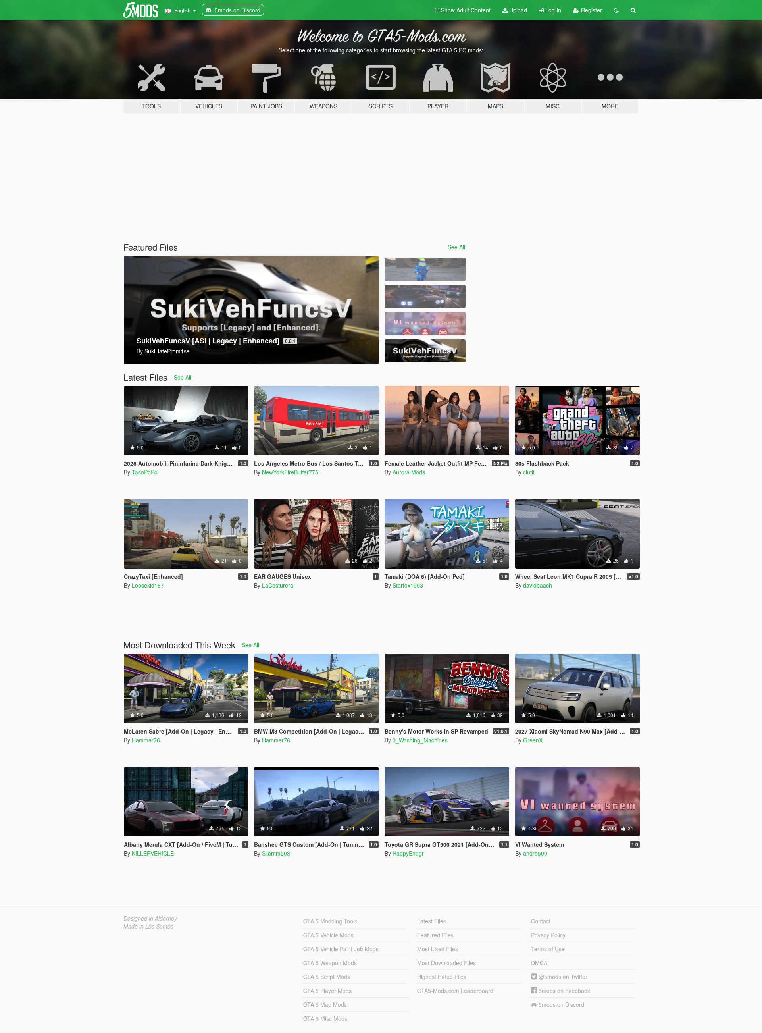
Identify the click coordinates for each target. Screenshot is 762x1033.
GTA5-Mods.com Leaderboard (455, 990)
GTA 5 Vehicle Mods (328, 935)
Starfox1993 (408, 585)
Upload (517, 10)
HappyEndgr (408, 853)
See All (456, 247)
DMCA (539, 963)
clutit (529, 472)
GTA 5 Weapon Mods (330, 963)
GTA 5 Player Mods (327, 990)
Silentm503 (276, 853)
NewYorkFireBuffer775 (290, 472)
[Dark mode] (616, 10)
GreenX (533, 740)
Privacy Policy (548, 935)
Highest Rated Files (441, 977)
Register (590, 10)
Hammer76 (146, 740)
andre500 (535, 853)
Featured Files (435, 935)
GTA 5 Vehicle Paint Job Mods (341, 949)
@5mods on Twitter (562, 977)
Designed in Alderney (150, 918)
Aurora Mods (409, 472)
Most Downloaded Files (446, 963)
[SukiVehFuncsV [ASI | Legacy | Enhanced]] (425, 351)
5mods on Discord (560, 1004)
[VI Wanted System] (425, 323)
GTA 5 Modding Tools (330, 921)
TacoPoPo (145, 472)
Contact (540, 921)
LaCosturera (277, 585)
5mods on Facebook (563, 990)
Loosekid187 (148, 585)
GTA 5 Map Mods (325, 1004)
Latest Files (431, 921)
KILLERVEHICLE (153, 853)
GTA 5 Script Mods (326, 977)
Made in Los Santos (148, 926)
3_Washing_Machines (420, 740)
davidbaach (537, 585)
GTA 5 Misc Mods (325, 1018)
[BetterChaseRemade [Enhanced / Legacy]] (425, 296)
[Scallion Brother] (425, 269)
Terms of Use (548, 949)
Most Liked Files (437, 949)
